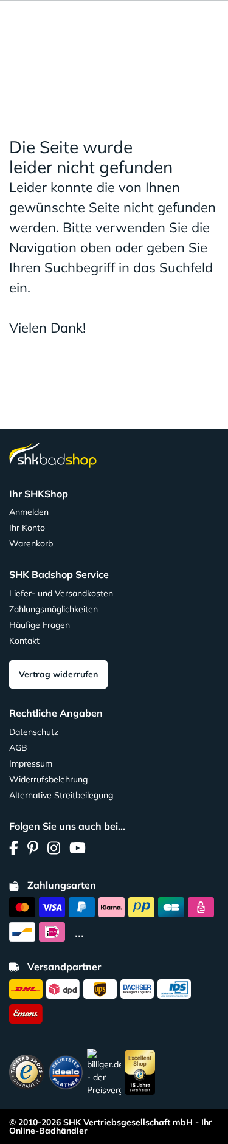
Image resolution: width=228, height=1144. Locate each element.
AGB (18, 747)
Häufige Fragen (39, 624)
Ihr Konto (27, 527)
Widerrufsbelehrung (48, 779)
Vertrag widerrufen (58, 674)
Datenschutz (33, 731)
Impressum (30, 763)
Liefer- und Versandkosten (61, 593)
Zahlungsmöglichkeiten (53, 609)
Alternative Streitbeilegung (61, 795)
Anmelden (29, 511)
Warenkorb (31, 543)
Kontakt (24, 640)
